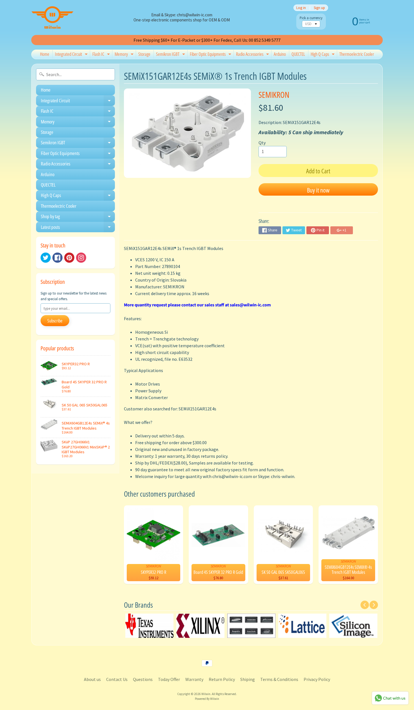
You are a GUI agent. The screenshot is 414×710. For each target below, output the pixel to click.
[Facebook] (57, 258)
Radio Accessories (253, 55)
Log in (301, 8)
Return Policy (222, 679)
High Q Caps (323, 55)
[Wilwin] (52, 17)
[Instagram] (81, 258)
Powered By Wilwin (207, 699)
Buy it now (318, 190)
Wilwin (205, 694)
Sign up (319, 8)
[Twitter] (46, 258)
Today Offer (169, 679)
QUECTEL (298, 54)
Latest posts (78, 228)
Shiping (247, 679)
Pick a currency (311, 18)
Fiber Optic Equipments (211, 55)
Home (44, 54)
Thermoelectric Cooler (356, 54)
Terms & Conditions (279, 679)
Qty (262, 142)
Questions (143, 679)
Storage (144, 54)
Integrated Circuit (72, 55)
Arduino (280, 54)
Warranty (194, 679)
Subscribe (55, 321)
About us (92, 679)
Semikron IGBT (171, 55)
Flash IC (101, 55)
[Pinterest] (69, 258)
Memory (125, 55)
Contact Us (117, 679)
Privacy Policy (317, 679)
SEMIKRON (274, 94)
